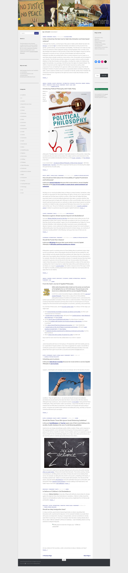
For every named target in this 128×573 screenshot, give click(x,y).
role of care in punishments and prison (59, 319)
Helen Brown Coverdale (56, 361)
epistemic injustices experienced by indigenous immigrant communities (65, 331)
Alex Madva (63, 329)
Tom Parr (53, 164)
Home (21, 28)
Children (49, 83)
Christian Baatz (70, 213)
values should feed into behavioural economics (59, 325)
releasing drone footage (58, 481)
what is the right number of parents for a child (60, 334)
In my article (75, 401)
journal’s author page (67, 306)
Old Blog (23, 159)
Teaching (23, 180)
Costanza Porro (68, 36)
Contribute (39, 28)
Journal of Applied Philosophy (81, 175)
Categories (58, 28)
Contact (70, 28)
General (88, 83)
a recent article (60, 265)
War (71, 84)
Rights (54, 36)
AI (21, 98)
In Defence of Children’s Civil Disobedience (57, 491)
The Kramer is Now (99, 37)
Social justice (24, 177)
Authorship (32, 28)
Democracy (59, 83)
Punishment (49, 36)
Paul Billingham (53, 423)
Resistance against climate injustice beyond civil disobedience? (63, 216)
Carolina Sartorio (76, 315)
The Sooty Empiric (98, 45)
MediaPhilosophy (25, 150)
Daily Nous (97, 39)
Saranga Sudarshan (54, 182)
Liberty (44, 84)
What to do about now (100, 48)
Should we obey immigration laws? (54, 509)
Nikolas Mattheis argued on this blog (57, 218)
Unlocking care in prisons (51, 359)
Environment (24, 128)
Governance (46, 237)
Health (44, 175)
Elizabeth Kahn (47, 164)
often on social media (48, 472)
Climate (54, 83)
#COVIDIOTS (59, 479)
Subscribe (104, 75)
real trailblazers (60, 483)
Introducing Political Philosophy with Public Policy (59, 89)
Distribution (66, 83)
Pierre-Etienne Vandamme (50, 507)
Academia (23, 94)
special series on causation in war (54, 315)
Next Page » (87, 555)
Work (74, 84)
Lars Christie (59, 317)
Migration (49, 84)
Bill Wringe (52, 242)
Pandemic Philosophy (48, 28)
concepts (78, 157)
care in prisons (54, 363)
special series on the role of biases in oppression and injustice (62, 327)
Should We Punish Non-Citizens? (53, 240)
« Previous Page (47, 555)
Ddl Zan (45, 45)
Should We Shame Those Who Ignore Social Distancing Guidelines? (65, 420)
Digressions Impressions (100, 40)
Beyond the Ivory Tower (26, 104)
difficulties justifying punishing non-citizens (62, 244)
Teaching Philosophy (25, 183)
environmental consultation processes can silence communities (64, 311)
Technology (23, 186)
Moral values (55, 84)
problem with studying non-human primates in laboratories (66, 321)
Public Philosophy (25, 165)
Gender (44, 36)
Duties (44, 355)
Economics (72, 83)
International (52, 237)
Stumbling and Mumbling (100, 44)
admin (53, 281)
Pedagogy (23, 162)
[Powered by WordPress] (25, 563)
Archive (65, 28)
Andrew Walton (55, 86)
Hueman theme (37, 563)
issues (73, 157)
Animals (44, 83)
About (26, 28)
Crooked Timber (98, 42)
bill (54, 45)
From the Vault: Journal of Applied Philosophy (58, 284)
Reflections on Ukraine (26, 171)
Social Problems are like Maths (101, 47)
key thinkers (87, 157)
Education (78, 83)
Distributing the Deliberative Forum (27, 76)
